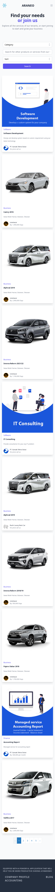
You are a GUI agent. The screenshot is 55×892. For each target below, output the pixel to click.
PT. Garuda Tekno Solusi (18, 147)
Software (7, 129)
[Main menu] (51, 5)
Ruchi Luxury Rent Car (17, 525)
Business (7, 208)
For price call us (15, 149)
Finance (7, 738)
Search (27, 66)
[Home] (4, 5)
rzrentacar (13, 222)
